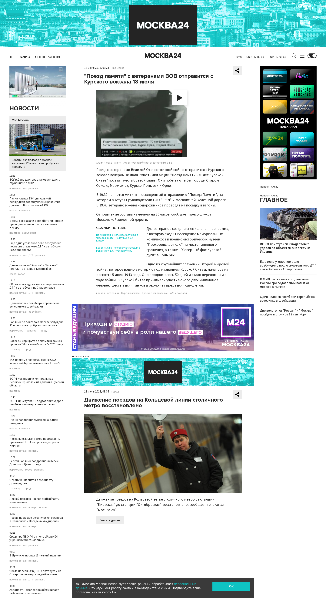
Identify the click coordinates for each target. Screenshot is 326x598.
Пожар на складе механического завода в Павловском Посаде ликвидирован (36, 519)
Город (115, 392)
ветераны (113, 293)
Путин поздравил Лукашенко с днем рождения (33, 421)
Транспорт (117, 68)
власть (13, 210)
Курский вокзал (130, 293)
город (21, 274)
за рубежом (29, 233)
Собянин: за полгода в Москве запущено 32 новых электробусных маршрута (35, 163)
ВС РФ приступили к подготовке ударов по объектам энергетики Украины (36, 402)
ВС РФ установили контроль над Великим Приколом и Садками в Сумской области (36, 382)
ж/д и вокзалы (178, 293)
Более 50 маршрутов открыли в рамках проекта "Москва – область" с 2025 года (36, 342)
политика (24, 210)
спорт (12, 274)
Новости (24, 108)
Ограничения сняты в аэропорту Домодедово (31, 481)
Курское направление (155, 293)
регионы (33, 188)
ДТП (31, 255)
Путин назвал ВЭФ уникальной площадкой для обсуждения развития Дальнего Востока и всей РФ (34, 201)
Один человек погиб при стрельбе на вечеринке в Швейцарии (34, 305)
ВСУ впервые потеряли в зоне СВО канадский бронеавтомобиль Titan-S (34, 361)
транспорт (31, 330)
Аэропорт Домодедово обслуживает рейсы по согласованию (34, 591)
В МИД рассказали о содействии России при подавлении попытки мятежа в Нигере (36, 224)
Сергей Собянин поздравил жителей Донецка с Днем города (33, 463)
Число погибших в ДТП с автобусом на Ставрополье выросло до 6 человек (35, 572)
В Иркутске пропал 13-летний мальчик (35, 555)
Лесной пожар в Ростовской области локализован (34, 500)
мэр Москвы (16, 330)
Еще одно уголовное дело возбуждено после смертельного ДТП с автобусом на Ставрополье (35, 246)
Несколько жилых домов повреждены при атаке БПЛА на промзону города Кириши (34, 442)
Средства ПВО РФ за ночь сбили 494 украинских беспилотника (33, 538)
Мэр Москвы (20, 120)
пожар (32, 507)
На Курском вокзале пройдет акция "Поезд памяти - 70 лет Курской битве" (117, 238)
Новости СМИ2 (81, 356)
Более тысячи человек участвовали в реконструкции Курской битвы (118, 249)
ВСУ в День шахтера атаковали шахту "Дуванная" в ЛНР (34, 181)
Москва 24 (163, 56)
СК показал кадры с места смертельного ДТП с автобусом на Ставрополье (36, 286)
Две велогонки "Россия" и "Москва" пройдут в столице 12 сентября (33, 267)
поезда (100, 293)
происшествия (18, 188)
